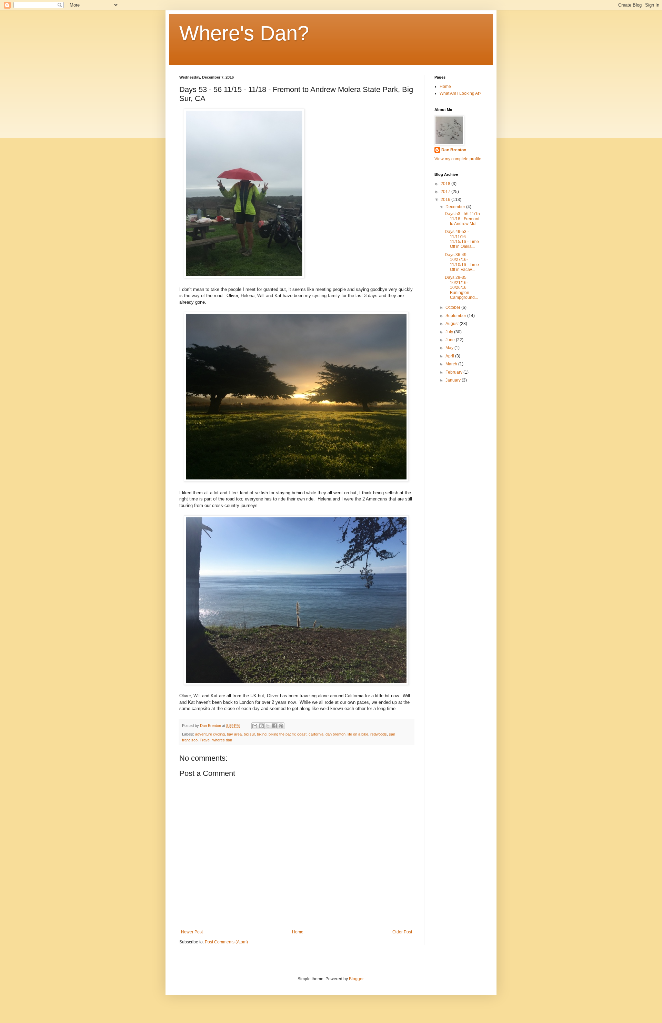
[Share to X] (267, 725)
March (451, 364)
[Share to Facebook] (274, 725)
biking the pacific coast (288, 734)
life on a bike (358, 734)
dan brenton (335, 734)
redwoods (378, 734)
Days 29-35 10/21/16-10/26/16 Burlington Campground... (461, 287)
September (456, 315)
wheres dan (222, 740)
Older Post (402, 932)
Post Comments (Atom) (226, 942)
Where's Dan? (244, 33)
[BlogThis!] (261, 725)
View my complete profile (457, 158)
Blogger (356, 978)
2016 (446, 199)
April (450, 356)
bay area (234, 734)
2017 (446, 191)
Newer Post (192, 932)
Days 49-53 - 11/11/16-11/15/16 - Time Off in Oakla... (462, 239)
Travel (205, 740)
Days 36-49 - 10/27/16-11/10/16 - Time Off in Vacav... (462, 262)
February (454, 372)
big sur (249, 734)
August (452, 323)
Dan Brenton (453, 150)
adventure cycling (210, 734)
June (450, 339)
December (455, 206)
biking (262, 734)
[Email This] (254, 725)
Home (297, 932)
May (449, 347)
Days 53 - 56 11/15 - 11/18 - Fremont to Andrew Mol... (463, 218)
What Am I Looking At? (460, 93)
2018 (446, 183)
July (449, 332)
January (453, 380)
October (453, 307)
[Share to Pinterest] (281, 725)
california (316, 734)
